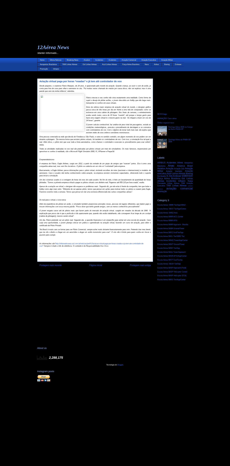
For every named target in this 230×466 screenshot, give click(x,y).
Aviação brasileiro (174, 171)
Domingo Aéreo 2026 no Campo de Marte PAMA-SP (180, 128)
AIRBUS (161, 162)
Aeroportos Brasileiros (48, 64)
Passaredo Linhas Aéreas (168, 183)
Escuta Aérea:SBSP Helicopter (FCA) (171, 276)
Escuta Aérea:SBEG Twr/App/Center (171, 280)
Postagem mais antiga (140, 265)
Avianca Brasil (185, 166)
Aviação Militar (167, 60)
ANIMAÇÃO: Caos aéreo (166, 118)
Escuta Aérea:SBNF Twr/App (168, 248)
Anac (171, 165)
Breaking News (72, 60)
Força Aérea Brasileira (130, 64)
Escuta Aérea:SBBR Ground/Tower (170, 228)
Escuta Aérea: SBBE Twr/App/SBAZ (171, 205)
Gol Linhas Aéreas (90, 64)
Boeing (167, 64)
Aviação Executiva (148, 60)
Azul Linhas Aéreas (109, 64)
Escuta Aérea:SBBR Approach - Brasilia (172, 225)
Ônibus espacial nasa (165, 123)
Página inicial (95, 265)
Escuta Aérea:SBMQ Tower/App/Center (172, 240)
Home (42, 60)
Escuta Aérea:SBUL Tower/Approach (171, 252)
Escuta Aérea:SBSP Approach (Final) (171, 268)
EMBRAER (187, 176)
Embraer (178, 64)
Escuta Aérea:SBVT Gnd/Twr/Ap (169, 260)
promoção (162, 191)
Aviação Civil (179, 169)
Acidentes (112, 60)
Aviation (87, 60)
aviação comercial (179, 188)
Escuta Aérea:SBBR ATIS (167, 221)
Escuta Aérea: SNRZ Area (167, 213)
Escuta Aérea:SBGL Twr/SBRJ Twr (170, 236)
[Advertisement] (80, 18)
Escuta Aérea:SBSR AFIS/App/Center (172, 256)
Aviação (169, 168)
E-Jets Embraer (174, 176)
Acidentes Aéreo (175, 162)
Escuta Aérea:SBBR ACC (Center (170, 217)
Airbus (156, 64)
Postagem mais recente (50, 265)
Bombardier (161, 176)
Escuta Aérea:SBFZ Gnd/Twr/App (170, 232)
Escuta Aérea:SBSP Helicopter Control (172, 272)
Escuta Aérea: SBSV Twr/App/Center (171, 209)
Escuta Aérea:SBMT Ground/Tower (170, 244)
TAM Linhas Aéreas (69, 64)
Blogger (120, 365)
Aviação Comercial (129, 60)
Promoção (44, 69)
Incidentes (99, 60)
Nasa (147, 64)
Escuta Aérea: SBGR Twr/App (168, 264)
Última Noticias (55, 60)
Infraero (56, 69)
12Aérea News (53, 47)
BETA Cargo (162, 114)
